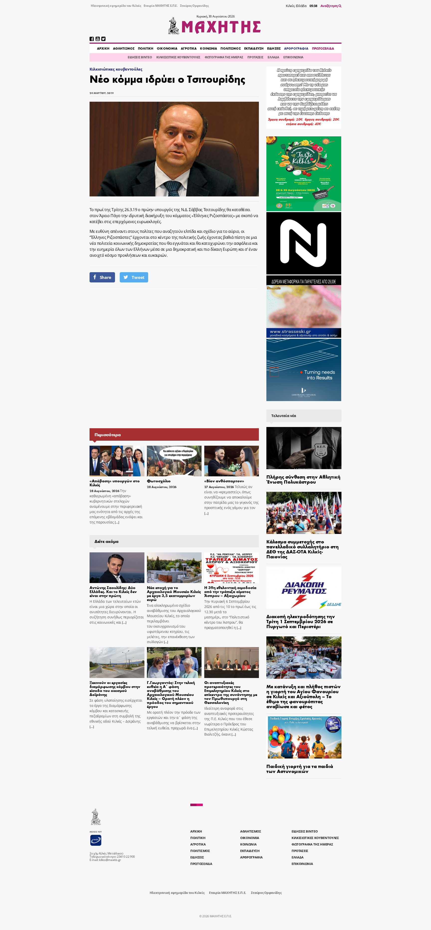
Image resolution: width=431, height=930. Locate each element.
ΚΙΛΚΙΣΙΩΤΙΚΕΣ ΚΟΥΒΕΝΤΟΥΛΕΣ (178, 57)
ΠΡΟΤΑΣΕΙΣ (255, 57)
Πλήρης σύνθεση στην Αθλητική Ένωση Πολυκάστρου (303, 479)
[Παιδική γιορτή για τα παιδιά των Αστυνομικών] (303, 737)
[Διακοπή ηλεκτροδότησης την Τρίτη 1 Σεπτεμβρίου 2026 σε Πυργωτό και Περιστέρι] (303, 588)
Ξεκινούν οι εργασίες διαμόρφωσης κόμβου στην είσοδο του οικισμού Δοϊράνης (115, 688)
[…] (116, 522)
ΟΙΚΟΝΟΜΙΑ (167, 48)
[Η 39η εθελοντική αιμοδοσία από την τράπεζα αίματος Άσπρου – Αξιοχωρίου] (231, 567)
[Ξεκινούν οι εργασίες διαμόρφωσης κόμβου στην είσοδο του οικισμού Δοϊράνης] (117, 662)
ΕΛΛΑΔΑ (273, 57)
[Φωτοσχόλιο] (174, 461)
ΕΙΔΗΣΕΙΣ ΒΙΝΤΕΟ (140, 57)
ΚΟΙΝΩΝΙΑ (208, 48)
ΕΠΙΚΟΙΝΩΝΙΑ (293, 57)
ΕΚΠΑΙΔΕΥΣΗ (254, 48)
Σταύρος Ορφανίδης (194, 5)
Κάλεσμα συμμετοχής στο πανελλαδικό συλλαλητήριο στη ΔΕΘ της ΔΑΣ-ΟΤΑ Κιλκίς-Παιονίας (302, 549)
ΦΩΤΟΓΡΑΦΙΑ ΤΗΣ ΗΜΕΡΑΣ (224, 57)
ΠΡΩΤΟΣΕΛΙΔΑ (323, 48)
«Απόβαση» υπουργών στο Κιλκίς (115, 482)
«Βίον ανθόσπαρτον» (224, 480)
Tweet (138, 277)
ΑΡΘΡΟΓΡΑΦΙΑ (296, 48)
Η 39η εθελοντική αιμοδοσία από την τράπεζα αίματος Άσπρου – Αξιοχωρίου (230, 591)
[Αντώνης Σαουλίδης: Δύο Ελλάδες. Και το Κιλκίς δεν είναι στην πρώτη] (117, 567)
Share (105, 277)
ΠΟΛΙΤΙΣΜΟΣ (230, 48)
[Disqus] (174, 357)
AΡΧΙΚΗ (103, 48)
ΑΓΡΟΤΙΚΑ (189, 48)
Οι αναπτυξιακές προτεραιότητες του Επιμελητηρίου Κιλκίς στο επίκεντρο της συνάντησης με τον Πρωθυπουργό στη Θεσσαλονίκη (230, 692)
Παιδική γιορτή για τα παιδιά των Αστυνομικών (299, 768)
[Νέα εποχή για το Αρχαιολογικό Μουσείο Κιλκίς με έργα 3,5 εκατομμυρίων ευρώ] (174, 567)
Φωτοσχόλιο (159, 480)
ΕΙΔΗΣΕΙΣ (274, 48)
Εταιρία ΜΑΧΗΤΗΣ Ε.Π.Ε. (161, 5)
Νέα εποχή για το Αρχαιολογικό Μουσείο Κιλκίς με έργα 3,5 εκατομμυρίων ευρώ (174, 593)
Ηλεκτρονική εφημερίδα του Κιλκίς (116, 5)
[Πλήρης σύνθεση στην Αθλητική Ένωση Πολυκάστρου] (303, 448)
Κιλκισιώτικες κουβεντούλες (116, 69)
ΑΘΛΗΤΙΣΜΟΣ (123, 48)
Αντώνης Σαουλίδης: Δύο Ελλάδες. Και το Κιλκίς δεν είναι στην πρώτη (113, 591)
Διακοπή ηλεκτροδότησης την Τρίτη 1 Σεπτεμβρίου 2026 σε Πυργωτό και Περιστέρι (300, 621)
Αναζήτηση (330, 5)
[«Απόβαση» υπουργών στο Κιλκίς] (117, 461)
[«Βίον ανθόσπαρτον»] (231, 461)
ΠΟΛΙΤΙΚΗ (145, 48)
